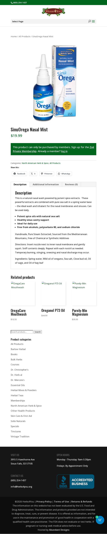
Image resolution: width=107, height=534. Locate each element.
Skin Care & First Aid (21, 415)
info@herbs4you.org (21, 486)
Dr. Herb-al (16, 374)
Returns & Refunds (81, 501)
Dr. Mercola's (18, 380)
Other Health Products (23, 410)
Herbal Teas (17, 395)
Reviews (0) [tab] (71, 184)
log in (64, 151)
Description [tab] (20, 184)
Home (14, 36)
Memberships (18, 400)
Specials (15, 426)
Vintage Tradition (20, 436)
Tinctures (16, 431)
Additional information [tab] (46, 184)
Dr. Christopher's (19, 369)
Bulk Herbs (16, 359)
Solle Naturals (18, 421)
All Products (24, 36)
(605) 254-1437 (18, 480)
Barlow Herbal (18, 349)
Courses (15, 364)
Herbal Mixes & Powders (24, 390)
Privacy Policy (44, 501)
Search (38, 332)
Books (14, 354)
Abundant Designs (59, 529)
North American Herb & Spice (35, 163)
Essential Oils (18, 385)
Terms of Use (61, 501)
